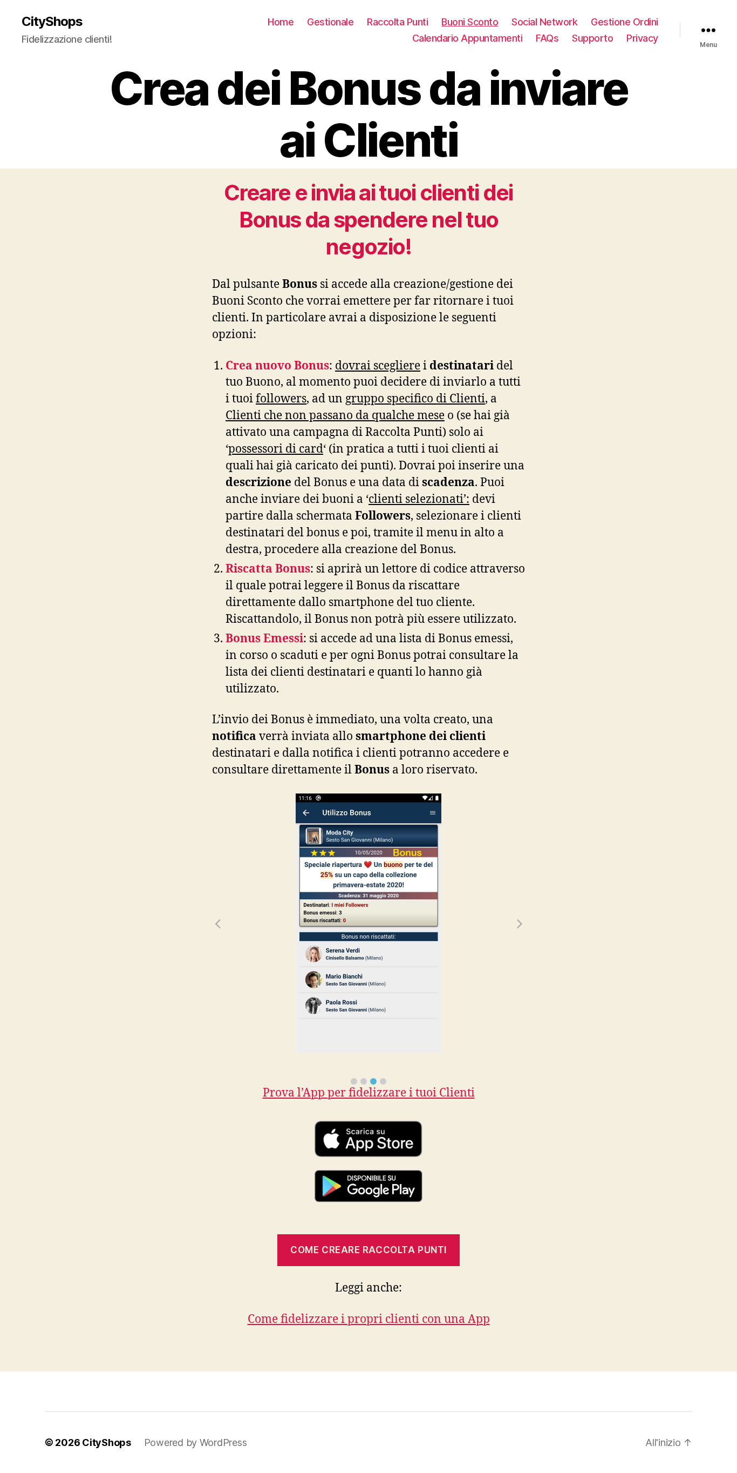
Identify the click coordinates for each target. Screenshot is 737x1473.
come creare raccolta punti (368, 1250)
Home (281, 22)
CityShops (52, 21)
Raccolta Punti (397, 22)
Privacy (642, 38)
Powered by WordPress (195, 1442)
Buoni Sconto (469, 22)
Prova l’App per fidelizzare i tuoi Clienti (369, 1093)
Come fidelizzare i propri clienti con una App (369, 1319)
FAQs (547, 38)
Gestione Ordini (624, 22)
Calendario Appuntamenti (467, 38)
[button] (354, 1081)
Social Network (544, 22)
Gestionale (330, 22)
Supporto (592, 38)
